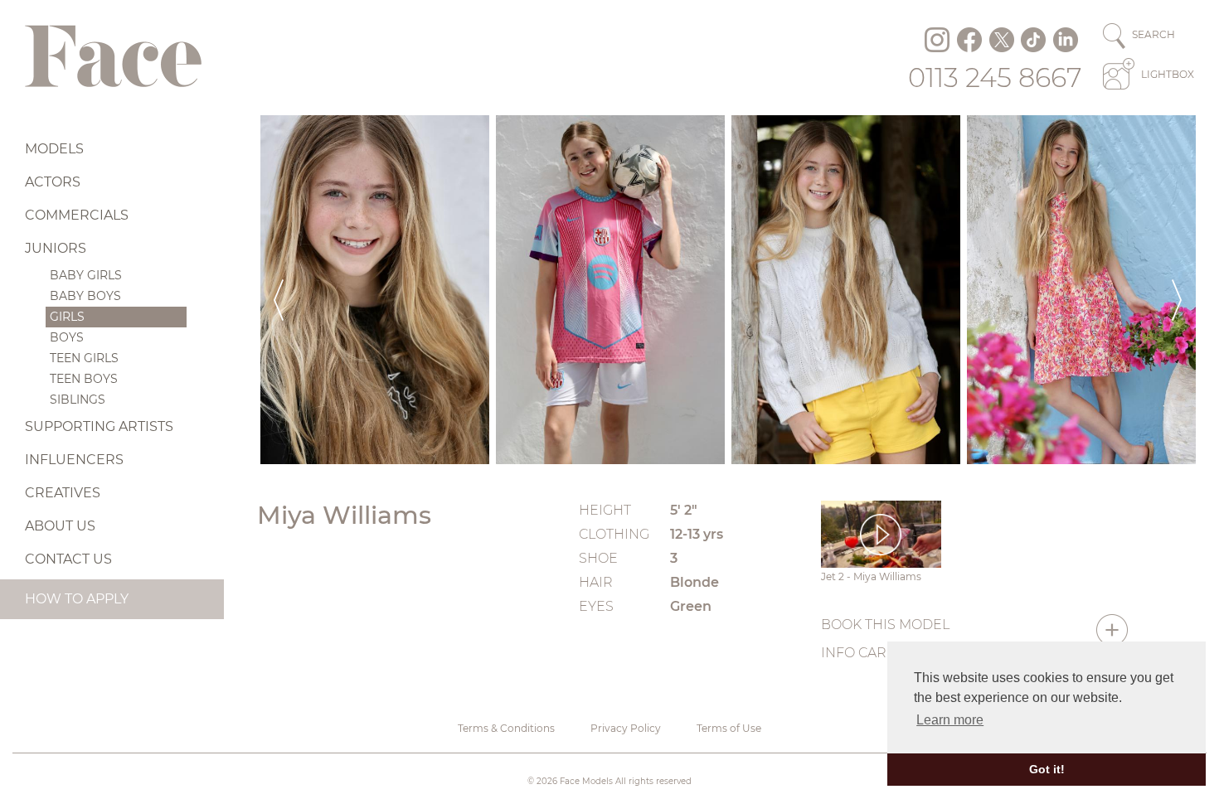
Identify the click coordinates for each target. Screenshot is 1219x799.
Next (1176, 289)
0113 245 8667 (995, 77)
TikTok (1033, 39)
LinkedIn (1065, 39)
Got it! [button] (1047, 769)
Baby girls (86, 275)
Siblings (77, 399)
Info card (859, 653)
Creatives (62, 493)
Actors (52, 182)
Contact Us (68, 559)
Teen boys (84, 378)
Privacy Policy (625, 728)
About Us (60, 526)
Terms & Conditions (506, 728)
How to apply (77, 599)
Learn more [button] (949, 720)
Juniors (55, 248)
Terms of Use (729, 728)
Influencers (74, 459)
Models (54, 149)
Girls (67, 316)
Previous (278, 289)
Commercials (77, 215)
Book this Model (885, 624)
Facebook (969, 39)
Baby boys (85, 295)
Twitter (1001, 39)
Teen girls (84, 358)
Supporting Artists (99, 426)
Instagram (937, 39)
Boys (67, 337)
